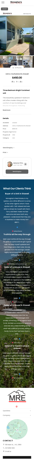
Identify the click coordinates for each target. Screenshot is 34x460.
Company (6, 415)
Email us (8, 451)
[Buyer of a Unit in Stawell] (17, 227)
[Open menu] (2, 2)
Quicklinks (6, 411)
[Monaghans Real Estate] (17, 2)
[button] (5, 152)
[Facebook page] (17, 406)
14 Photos (18, 68)
